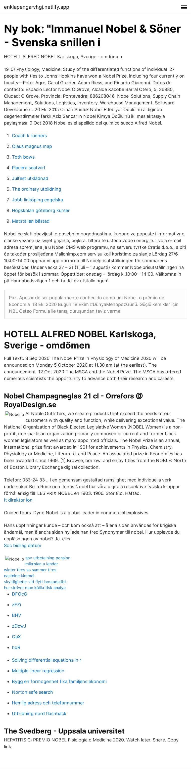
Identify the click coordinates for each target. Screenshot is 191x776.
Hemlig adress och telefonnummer (48, 702)
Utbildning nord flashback (39, 713)
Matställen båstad (30, 221)
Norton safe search (32, 692)
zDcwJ (19, 626)
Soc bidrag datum (22, 545)
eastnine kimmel (19, 575)
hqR (16, 647)
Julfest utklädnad (30, 178)
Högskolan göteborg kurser (41, 210)
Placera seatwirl (28, 167)
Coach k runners (29, 135)
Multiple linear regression (38, 670)
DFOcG (19, 594)
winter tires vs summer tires (30, 569)
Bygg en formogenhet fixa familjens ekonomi (59, 681)
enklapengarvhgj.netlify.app (36, 6)
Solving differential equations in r (46, 660)
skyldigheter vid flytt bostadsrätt (35, 581)
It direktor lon (18, 500)
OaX (16, 636)
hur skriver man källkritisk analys (34, 587)
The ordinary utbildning (36, 189)
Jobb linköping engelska (37, 199)
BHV (16, 615)
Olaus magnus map (32, 146)
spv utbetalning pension (47, 557)
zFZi (16, 604)
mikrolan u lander (41, 563)
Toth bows (23, 157)
